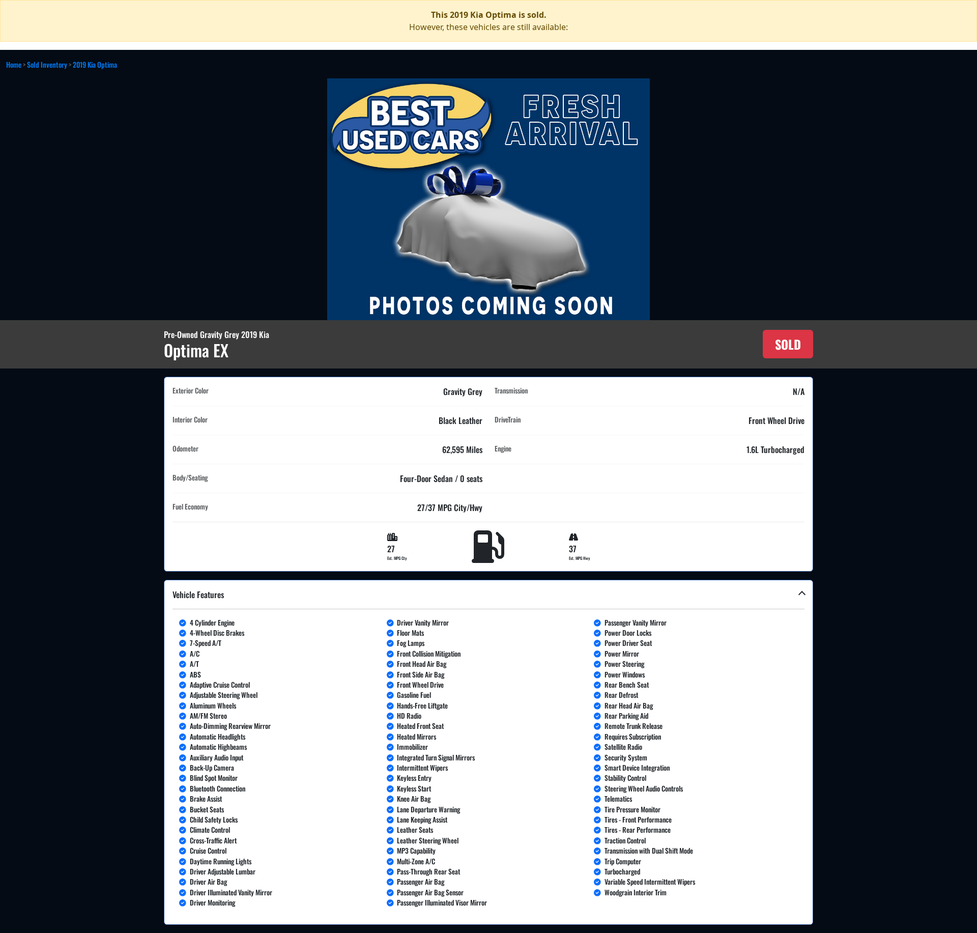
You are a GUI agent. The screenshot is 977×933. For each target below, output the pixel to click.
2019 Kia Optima (95, 64)
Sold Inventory (47, 64)
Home (13, 64)
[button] (488, 752)
